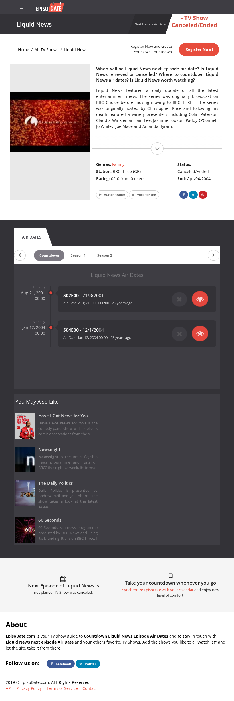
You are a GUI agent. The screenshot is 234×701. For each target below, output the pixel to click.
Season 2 (104, 255)
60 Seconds (49, 520)
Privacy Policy (29, 688)
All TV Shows (46, 49)
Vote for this (146, 194)
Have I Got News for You (63, 415)
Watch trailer (114, 194)
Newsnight (49, 449)
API (9, 688)
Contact (89, 688)
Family (118, 164)
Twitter (90, 664)
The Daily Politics (55, 483)
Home (23, 49)
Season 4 (78, 255)
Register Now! (199, 49)
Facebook (63, 664)
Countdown (49, 255)
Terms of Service (62, 688)
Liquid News (76, 49)
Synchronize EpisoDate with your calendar (157, 589)
